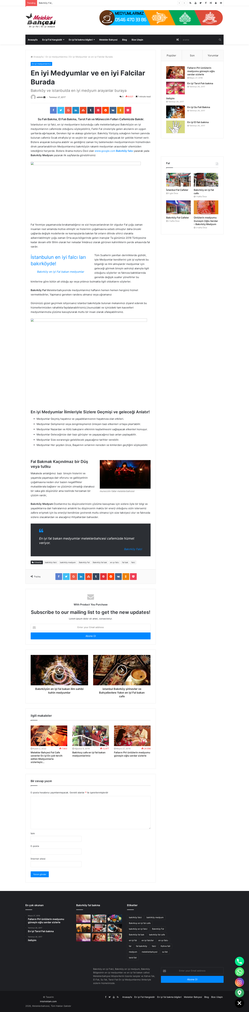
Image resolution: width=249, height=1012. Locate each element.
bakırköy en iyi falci (138, 929)
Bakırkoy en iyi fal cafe (140, 923)
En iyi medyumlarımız (56, 56)
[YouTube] (195, 3)
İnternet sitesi (38, 858)
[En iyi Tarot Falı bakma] (175, 88)
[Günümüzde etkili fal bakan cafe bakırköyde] (115, 919)
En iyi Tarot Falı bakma (200, 83)
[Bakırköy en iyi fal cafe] (206, 180)
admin (40, 97)
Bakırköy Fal (45, 3)
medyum (133, 952)
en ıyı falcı (114, 562)
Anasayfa (32, 39)
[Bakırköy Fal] (83, 919)
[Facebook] (205, 3)
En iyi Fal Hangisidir (52, 39)
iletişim (170, 98)
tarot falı (133, 957)
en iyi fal (133, 940)
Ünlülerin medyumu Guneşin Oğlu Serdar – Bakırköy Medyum (206, 221)
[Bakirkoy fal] (161, 17)
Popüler (171, 55)
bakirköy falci (51, 562)
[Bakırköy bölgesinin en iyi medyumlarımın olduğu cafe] (115, 928)
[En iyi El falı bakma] (175, 127)
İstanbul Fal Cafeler (177, 189)
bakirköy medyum (68, 562)
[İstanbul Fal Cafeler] (178, 180)
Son (192, 55)
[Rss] (190, 3)
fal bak (125, 562)
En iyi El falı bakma (198, 122)
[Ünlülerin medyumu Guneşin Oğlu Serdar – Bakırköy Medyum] (206, 207)
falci (133, 562)
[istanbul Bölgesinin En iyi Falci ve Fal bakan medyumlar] (83, 928)
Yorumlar (213, 55)
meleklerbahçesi (149, 952)
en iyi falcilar (148, 940)
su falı (165, 952)
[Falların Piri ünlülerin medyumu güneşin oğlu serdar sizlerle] (132, 735)
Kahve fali (165, 946)
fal (130, 946)
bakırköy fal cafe (157, 934)
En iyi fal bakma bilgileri (81, 39)
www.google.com (105, 150)
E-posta (35, 846)
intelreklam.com (48, 1001)
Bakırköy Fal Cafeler (177, 217)
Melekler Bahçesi (108, 39)
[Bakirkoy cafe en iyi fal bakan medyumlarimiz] (90, 735)
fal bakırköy (141, 946)
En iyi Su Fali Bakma (198, 107)
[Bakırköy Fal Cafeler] (178, 207)
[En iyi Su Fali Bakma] (175, 112)
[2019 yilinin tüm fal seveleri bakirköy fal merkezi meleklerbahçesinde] (99, 928)
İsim (33, 833)
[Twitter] (200, 3)
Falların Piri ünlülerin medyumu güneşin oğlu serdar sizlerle (201, 71)
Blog (124, 39)
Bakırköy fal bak (100, 562)
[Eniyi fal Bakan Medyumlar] (83, 937)
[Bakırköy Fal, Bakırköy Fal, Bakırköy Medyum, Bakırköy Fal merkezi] (40, 20)
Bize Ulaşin (137, 39)
